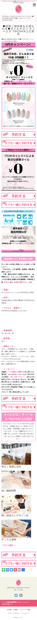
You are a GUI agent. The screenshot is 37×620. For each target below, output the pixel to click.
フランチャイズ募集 (24, 609)
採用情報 (15, 609)
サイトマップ (25, 613)
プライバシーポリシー (14, 613)
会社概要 (9, 609)
